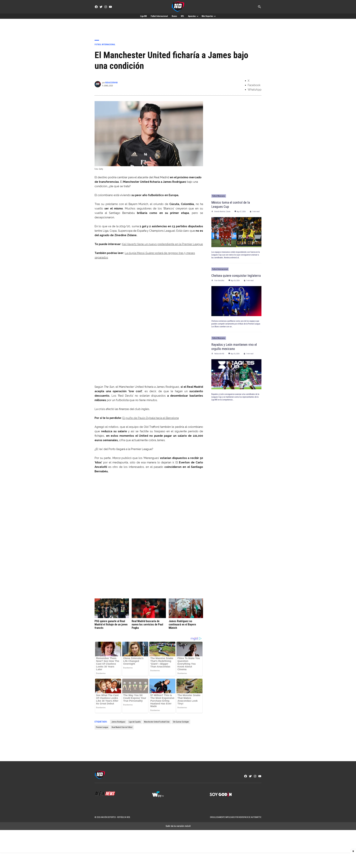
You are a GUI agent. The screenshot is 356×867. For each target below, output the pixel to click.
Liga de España (135, 722)
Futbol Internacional (159, 16)
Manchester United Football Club (157, 722)
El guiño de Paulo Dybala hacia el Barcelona (150, 418)
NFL (182, 16)
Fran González (219, 280)
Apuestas (192, 16)
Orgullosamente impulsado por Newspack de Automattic (235, 817)
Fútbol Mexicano (218, 196)
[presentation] (197, 16)
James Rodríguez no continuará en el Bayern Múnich (182, 624)
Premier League (102, 727)
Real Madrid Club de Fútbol (122, 727)
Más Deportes (207, 16)
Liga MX (143, 16)
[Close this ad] (353, 851)
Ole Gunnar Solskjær (181, 722)
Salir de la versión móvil (178, 826)
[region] (178, 27)
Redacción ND (111, 82)
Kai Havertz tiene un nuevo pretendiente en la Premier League (162, 244)
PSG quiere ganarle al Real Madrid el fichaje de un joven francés (111, 624)
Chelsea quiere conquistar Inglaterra (236, 276)
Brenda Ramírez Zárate (222, 212)
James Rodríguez (118, 722)
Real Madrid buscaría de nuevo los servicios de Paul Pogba (147, 624)
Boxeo (174, 16)
